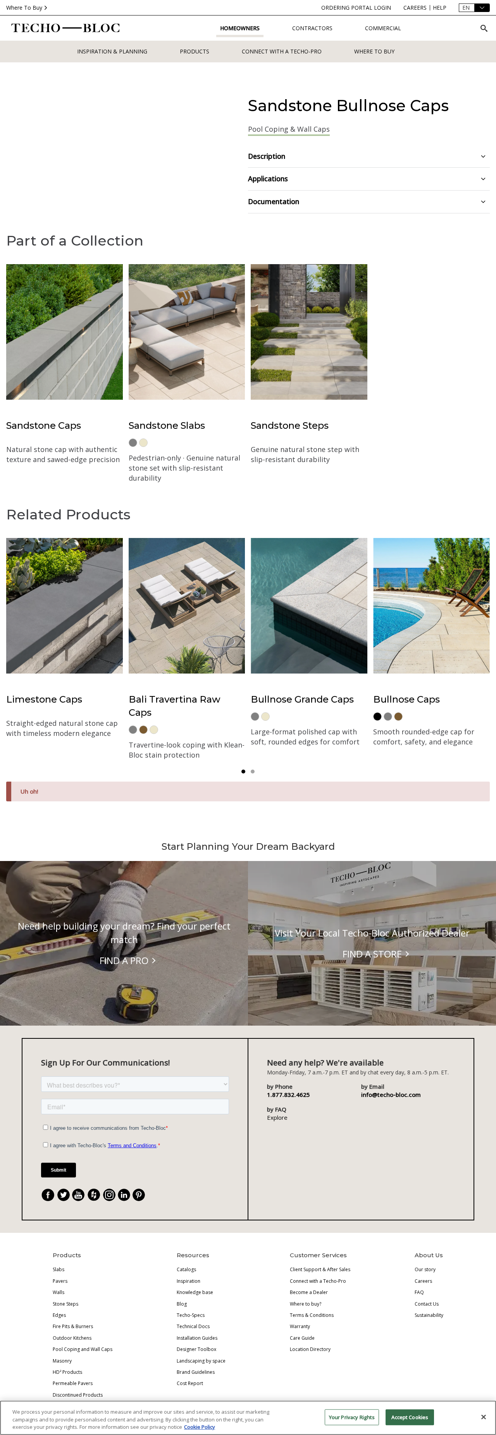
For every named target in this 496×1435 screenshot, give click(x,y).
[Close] (483, 1416)
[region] (248, 1418)
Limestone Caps (44, 699)
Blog (182, 1304)
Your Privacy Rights (352, 1416)
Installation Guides (197, 1338)
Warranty (300, 1326)
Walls (58, 1292)
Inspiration (188, 1281)
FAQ (419, 1292)
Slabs (58, 1269)
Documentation (273, 201)
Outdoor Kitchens (72, 1338)
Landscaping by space (201, 1361)
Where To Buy (24, 7)
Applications (268, 178)
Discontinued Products (78, 1395)
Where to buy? (305, 1304)
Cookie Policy (199, 1426)
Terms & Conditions (312, 1315)
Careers (423, 1281)
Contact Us (427, 1304)
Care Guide (302, 1338)
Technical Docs (193, 1326)
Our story (425, 1269)
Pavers (60, 1281)
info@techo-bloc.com (391, 1094)
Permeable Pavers (73, 1383)
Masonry (62, 1361)
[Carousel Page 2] (253, 771)
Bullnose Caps (406, 699)
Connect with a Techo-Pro (282, 51)
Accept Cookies (409, 1416)
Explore (277, 1117)
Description (266, 156)
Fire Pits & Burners (73, 1326)
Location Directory (310, 1349)
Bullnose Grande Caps (302, 699)
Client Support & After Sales (320, 1269)
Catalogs (186, 1269)
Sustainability (429, 1315)
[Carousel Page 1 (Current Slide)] (243, 771)
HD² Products (67, 1372)
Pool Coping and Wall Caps (82, 1349)
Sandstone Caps (43, 425)
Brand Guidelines (196, 1372)
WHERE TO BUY (374, 51)
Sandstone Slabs (167, 425)
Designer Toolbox (196, 1349)
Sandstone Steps (290, 425)
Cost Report (190, 1383)
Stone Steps (65, 1304)
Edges (59, 1315)
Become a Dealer (309, 1292)
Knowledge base (195, 1292)
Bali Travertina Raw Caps (174, 706)
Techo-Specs (191, 1315)
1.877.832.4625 (288, 1094)
